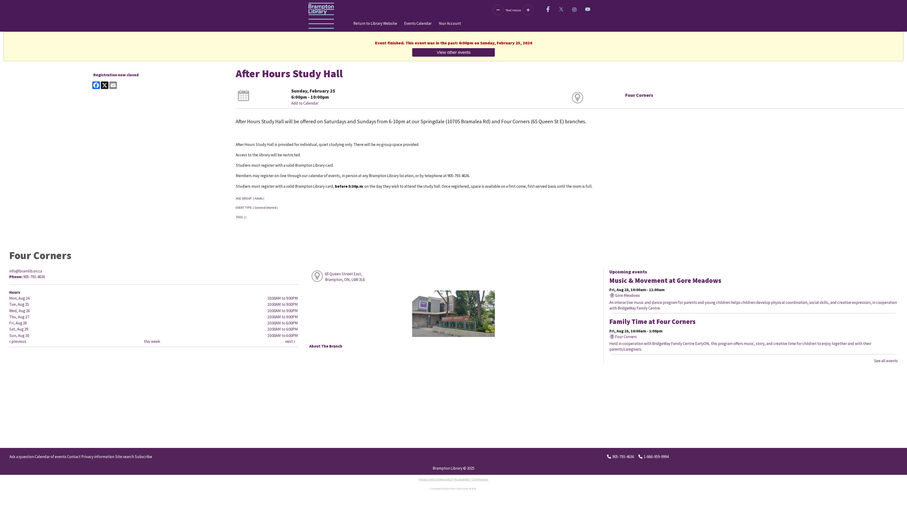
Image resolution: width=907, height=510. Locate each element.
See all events (886, 360)
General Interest (265, 208)
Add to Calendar (304, 103)
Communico (480, 479)
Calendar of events (50, 456)
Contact (74, 456)
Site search (124, 456)
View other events (454, 52)
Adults (259, 198)
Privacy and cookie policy (435, 479)
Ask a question (21, 456)
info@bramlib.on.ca (25, 271)
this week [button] (152, 341)
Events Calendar (418, 23)
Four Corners (639, 95)
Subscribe (143, 456)
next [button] (289, 341)
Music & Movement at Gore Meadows (665, 280)
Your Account (450, 23)
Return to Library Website (375, 23)
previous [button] (18, 341)
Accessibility (462, 479)
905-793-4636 (623, 456)
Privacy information (97, 456)
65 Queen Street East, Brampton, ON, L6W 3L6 (345, 276)
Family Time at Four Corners (652, 321)
